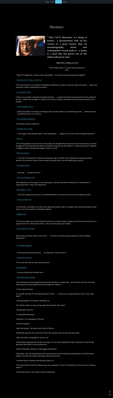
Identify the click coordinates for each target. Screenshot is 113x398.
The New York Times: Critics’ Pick (29, 80)
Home (50, 2)
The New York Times (24, 129)
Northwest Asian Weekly (26, 277)
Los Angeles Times (24, 92)
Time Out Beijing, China (26, 177)
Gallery (62, 2)
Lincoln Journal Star (24, 257)
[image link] (3, 2)
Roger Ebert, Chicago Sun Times (67, 63)
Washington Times (24, 190)
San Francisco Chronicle (26, 228)
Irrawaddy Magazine (24, 245)
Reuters (20, 139)
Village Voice (21, 214)
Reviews (56, 2)
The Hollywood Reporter (26, 119)
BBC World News (23, 153)
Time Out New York (24, 199)
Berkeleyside (21, 267)
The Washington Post (25, 107)
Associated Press (23, 165)
